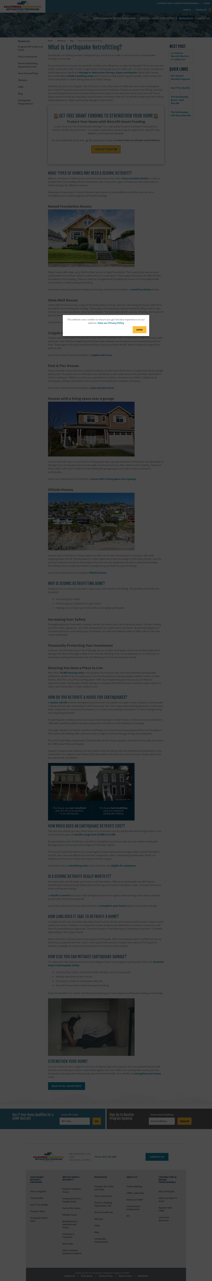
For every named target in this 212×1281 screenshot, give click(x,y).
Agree (139, 329)
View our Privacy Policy (111, 323)
